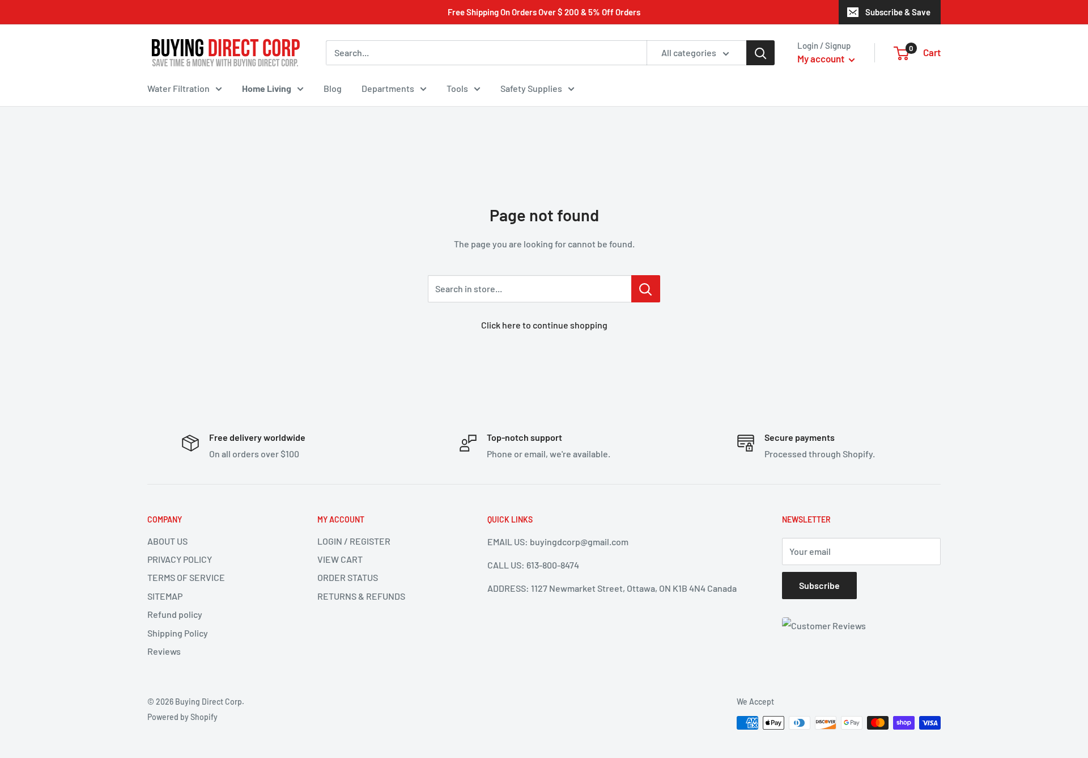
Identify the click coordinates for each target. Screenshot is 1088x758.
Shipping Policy (177, 633)
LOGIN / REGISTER (353, 541)
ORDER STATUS (347, 577)
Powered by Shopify (182, 717)
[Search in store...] (645, 288)
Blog (333, 88)
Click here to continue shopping (544, 324)
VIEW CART (340, 559)
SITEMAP (164, 596)
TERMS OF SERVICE (186, 577)
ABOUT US (167, 541)
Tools (457, 88)
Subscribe (819, 585)
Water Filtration (178, 88)
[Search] (760, 52)
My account (821, 58)
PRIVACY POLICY (179, 559)
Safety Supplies (531, 88)
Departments (388, 88)
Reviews (164, 651)
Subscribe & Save (897, 12)
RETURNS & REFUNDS (361, 596)
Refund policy (174, 614)
